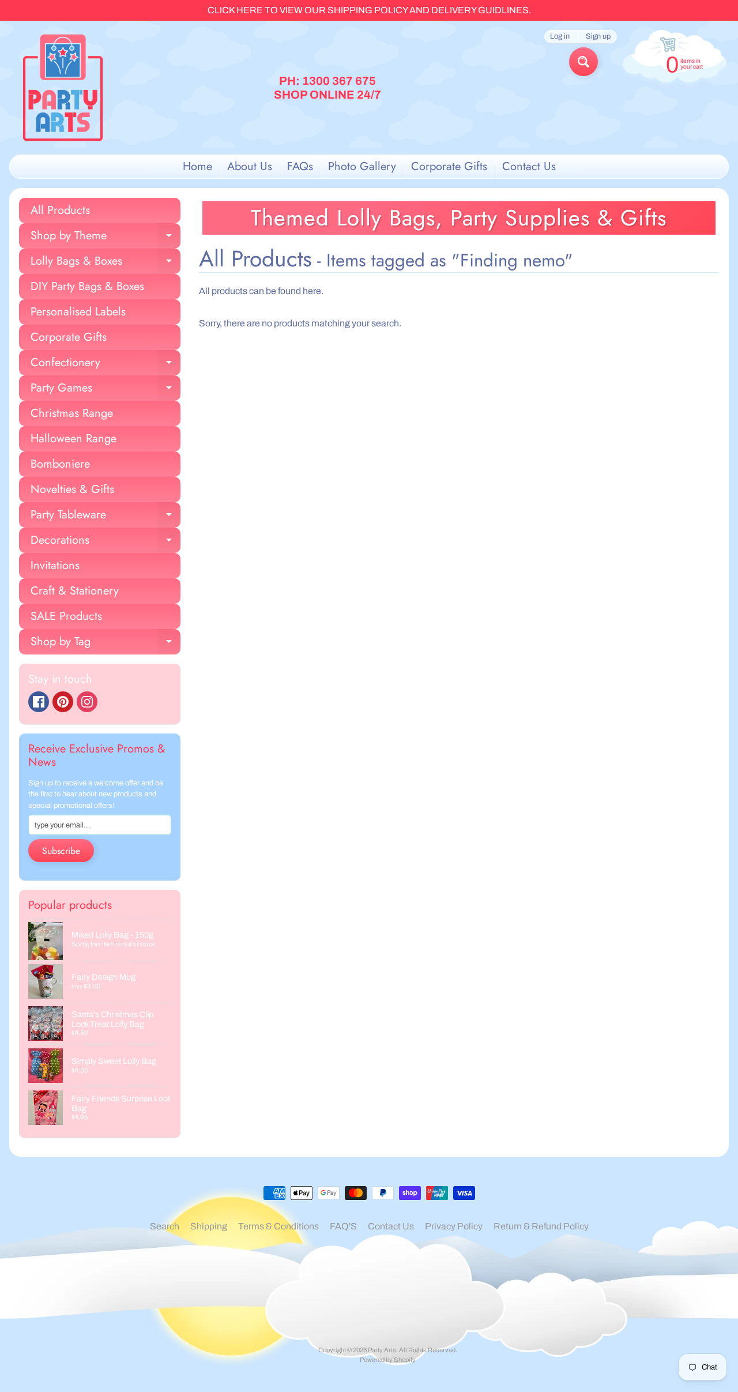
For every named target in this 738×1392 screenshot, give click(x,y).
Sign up (598, 36)
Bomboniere (60, 464)
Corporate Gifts (449, 166)
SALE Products (66, 616)
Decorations (105, 542)
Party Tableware (105, 517)
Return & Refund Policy (541, 1226)
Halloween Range (73, 438)
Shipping (208, 1226)
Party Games (105, 390)
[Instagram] (87, 701)
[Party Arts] (62, 87)
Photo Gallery (362, 166)
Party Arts (382, 1349)
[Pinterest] (62, 701)
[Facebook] (38, 701)
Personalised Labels (78, 311)
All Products (60, 210)
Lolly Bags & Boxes (105, 263)
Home (197, 166)
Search (164, 1226)
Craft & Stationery (75, 590)
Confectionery (105, 364)
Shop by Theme (105, 238)
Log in (560, 36)
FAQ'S (343, 1226)
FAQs (300, 166)
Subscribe (61, 850)
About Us (249, 166)
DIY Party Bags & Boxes (87, 286)
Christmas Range (72, 413)
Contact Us (529, 166)
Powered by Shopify (388, 1359)
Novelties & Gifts (72, 489)
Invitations (55, 565)
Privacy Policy (454, 1226)
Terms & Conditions (278, 1226)
